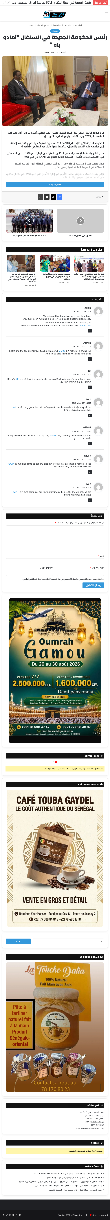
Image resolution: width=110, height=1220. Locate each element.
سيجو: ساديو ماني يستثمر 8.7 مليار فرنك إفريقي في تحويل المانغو (56, 276)
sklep (88, 308)
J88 (89, 371)
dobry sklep (85, 325)
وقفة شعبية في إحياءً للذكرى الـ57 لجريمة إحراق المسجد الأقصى (75, 1190)
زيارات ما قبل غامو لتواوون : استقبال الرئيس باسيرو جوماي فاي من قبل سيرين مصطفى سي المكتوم (22, 278)
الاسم (101, 556)
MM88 (87, 343)
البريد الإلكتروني (97, 567)
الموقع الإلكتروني (46, 567)
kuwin (11, 464)
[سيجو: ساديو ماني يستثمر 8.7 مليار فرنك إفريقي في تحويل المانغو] (55, 263)
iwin (88, 399)
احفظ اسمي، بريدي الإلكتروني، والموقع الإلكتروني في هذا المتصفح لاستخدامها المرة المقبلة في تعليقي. (62, 579)
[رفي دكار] (55, 13)
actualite (68, 25)
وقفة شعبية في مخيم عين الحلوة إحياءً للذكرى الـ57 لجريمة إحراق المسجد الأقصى (68, 1185)
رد (89, 330)
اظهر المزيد (55, 184)
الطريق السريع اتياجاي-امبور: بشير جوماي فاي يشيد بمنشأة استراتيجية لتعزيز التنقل (89, 276)
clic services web (99, 1215)
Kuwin (87, 455)
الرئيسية (76, 25)
